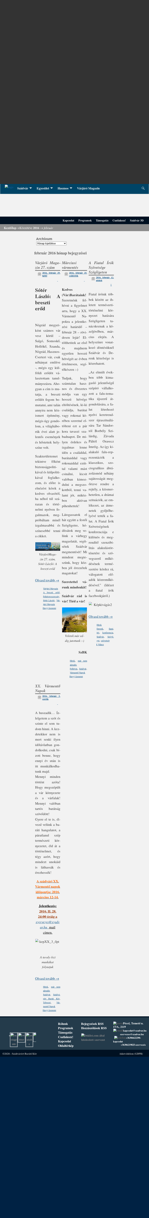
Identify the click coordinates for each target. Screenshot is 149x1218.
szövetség (105, 640)
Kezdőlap (10, 228)
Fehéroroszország (51, 596)
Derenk (100, 628)
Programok (85, 220)
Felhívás (73, 668)
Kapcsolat (68, 220)
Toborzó (47, 1002)
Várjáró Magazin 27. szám (47, 265)
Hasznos (63, 188)
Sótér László (49, 600)
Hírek (72, 660)
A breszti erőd (51, 592)
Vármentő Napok (77, 672)
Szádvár (22, 188)
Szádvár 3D (137, 220)
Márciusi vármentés (70, 265)
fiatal (111, 628)
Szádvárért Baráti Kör (24, 1053)
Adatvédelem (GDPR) (131, 1053)
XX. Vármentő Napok (47, 688)
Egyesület (43, 188)
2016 (36, 228)
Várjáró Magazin (88, 188)
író (98, 632)
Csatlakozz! (119, 220)
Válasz (100, 644)
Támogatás (102, 220)
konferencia (107, 632)
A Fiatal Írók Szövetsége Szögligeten (101, 267)
